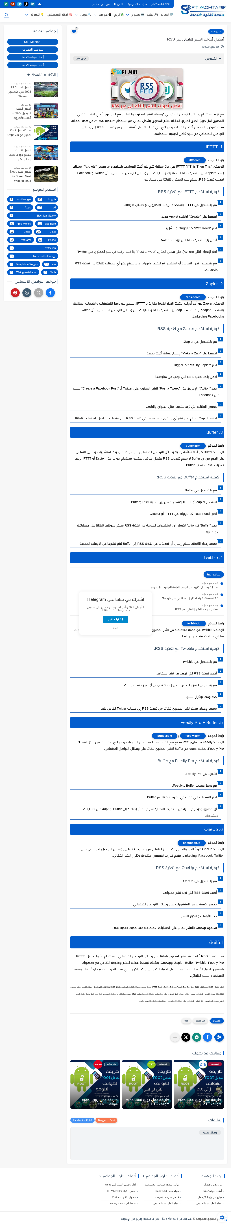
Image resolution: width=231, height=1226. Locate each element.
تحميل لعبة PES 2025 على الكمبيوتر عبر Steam (19, 92)
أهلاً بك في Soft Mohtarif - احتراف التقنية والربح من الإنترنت (156, 1218)
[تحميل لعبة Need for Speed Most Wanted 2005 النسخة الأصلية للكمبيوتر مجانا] (46, 174)
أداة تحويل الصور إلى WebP (120, 1184)
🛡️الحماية (167, 14)
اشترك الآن (115, 619)
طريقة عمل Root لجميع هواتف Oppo (19, 133)
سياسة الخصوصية (137, 4)
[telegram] (19, 4)
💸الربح (119, 14)
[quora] (12, 4)
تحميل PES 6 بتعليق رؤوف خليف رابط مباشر (19, 155)
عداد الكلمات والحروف (209, 1203)
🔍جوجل (85, 14)
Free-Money (20, 223)
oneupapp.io (191, 842)
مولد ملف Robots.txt (167, 1190)
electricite (47, 223)
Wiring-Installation (24, 272)
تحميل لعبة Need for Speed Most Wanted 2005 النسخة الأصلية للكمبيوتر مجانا (20, 176)
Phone (47, 239)
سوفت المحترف (32, 49)
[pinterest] (15, 292)
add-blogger (21, 199)
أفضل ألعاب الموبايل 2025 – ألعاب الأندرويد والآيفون (21, 113)
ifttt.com (194, 160)
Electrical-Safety (33, 215)
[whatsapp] (6, 4)
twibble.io (193, 623)
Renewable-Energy (33, 256)
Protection (33, 247)
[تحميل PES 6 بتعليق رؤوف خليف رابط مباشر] (46, 152)
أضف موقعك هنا (32, 57)
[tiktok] (26, 4)
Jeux (46, 231)
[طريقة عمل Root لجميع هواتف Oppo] (46, 132)
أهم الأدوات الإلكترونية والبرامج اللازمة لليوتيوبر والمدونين (183, 587)
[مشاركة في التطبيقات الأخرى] (175, 1037)
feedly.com (193, 735)
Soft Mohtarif (32, 41)
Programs (21, 239)
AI (47, 207)
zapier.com (193, 297)
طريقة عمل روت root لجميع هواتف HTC (147, 1102)
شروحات (216, 31)
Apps (21, 207)
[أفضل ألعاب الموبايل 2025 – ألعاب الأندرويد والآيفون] (46, 110)
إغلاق (115, 627)
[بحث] (6, 14)
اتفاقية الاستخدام (160, 4)
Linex (20, 231)
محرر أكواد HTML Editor (121, 1190)
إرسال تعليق (209, 1132)
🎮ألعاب (152, 14)
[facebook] (50, 292)
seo (186, 1020)
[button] (207, 1037)
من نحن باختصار (101, 4)
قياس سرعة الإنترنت (167, 1197)
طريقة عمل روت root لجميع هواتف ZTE (199, 1102)
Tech (50, 272)
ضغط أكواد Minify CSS (123, 1203)
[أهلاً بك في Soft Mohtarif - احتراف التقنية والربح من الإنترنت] (203, 10)
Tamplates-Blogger (24, 264)
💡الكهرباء (37, 14)
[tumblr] (26, 292)
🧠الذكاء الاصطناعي (59, 14)
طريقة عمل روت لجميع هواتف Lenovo (100, 1102)
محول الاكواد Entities (124, 1197)
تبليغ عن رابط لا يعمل (210, 1197)
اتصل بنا (118, 4)
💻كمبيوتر (137, 14)
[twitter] (38, 292)
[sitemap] (39, 4)
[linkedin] (32, 4)
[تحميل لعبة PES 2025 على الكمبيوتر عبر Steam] (46, 89)
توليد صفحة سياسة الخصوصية (161, 1184)
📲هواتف (105, 14)
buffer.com (193, 445)
